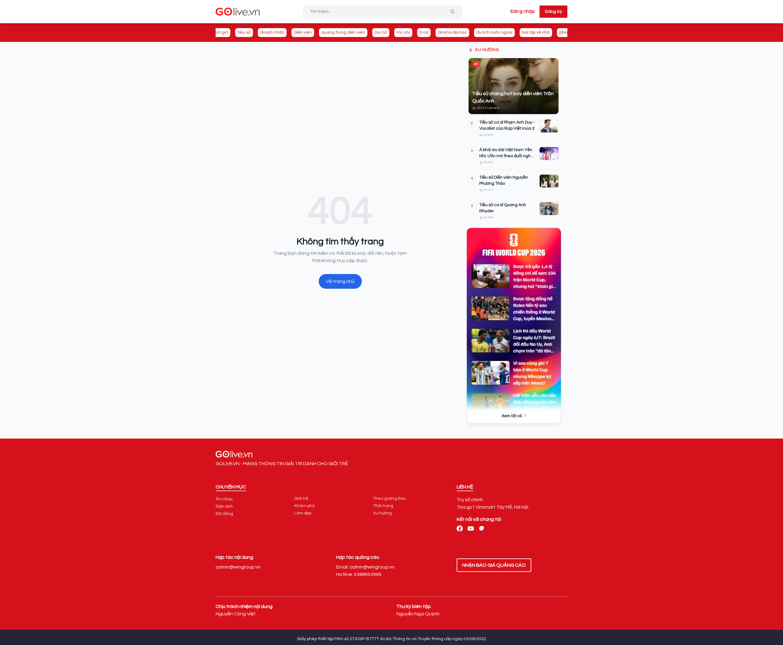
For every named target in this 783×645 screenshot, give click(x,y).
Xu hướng (382, 513)
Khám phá (304, 506)
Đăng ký (553, 11)
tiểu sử (244, 32)
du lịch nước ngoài (494, 32)
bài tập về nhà (536, 32)
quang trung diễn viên (343, 32)
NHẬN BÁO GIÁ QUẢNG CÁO (494, 565)
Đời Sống (224, 514)
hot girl (221, 32)
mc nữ (381, 32)
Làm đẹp (302, 513)
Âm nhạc (224, 499)
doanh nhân (272, 32)
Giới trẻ (301, 498)
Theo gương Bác (389, 498)
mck (424, 32)
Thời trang (383, 506)
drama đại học (452, 32)
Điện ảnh (224, 506)
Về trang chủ (340, 281)
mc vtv (403, 32)
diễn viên (303, 32)
